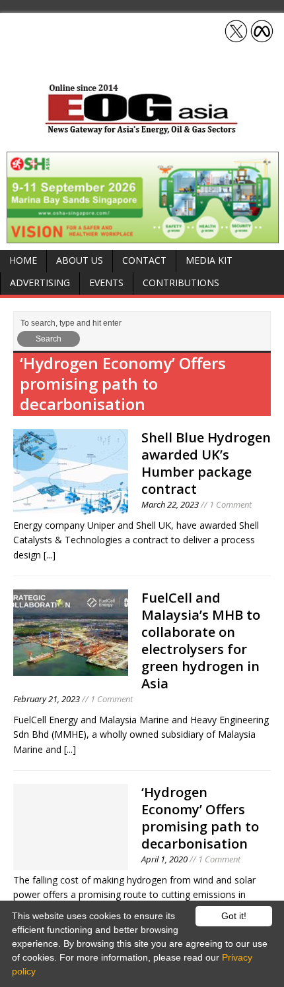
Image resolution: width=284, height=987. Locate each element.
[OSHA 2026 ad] (143, 235)
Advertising (40, 282)
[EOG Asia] (142, 131)
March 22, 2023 (170, 504)
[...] (49, 555)
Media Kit (209, 260)
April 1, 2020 (164, 859)
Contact (144, 260)
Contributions (181, 282)
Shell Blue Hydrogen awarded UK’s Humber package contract (206, 463)
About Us (79, 260)
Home (23, 260)
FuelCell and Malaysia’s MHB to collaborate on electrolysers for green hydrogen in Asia (200, 640)
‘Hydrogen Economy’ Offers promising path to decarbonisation (200, 817)
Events (106, 282)
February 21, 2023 (46, 699)
